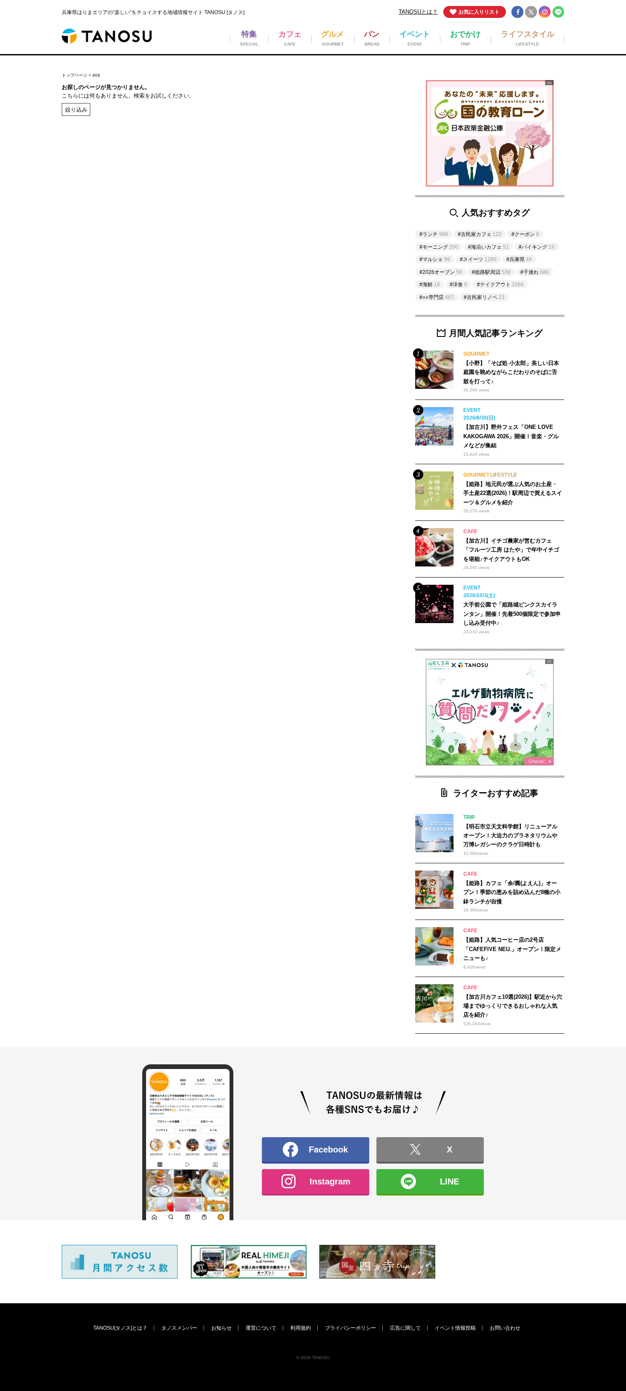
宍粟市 (369, 740)
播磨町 (369, 757)
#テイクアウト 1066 (355, 676)
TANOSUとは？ (418, 12)
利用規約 (300, 1328)
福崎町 (169, 790)
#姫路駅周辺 (491, 272)
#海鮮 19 (172, 710)
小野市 (169, 774)
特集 (166, 646)
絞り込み (76, 109)
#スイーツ (478, 259)
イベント (372, 646)
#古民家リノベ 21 (233, 710)
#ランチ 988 (295, 676)
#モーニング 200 (417, 676)
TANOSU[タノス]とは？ (120, 1328)
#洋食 (458, 284)
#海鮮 (429, 284)
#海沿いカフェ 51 (288, 693)
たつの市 (222, 740)
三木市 (219, 774)
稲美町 (319, 757)
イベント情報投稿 (455, 1328)
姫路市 (169, 740)
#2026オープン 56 (294, 710)
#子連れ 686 (231, 693)
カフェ (219, 646)
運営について (261, 1328)
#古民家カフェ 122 (184, 676)
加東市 (319, 774)
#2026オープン (440, 272)
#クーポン (525, 234)
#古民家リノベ (484, 297)
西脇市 (269, 774)
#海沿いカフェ (488, 247)
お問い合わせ (505, 1328)
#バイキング (536, 247)
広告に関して (405, 1328)
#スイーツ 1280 (243, 676)
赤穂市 (269, 740)
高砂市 (269, 757)
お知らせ (221, 1328)
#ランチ (433, 234)
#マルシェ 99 (343, 693)
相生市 (319, 740)
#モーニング (438, 247)
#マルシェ (434, 259)
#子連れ (534, 272)
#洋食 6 (342, 710)
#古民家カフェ (480, 234)
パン (316, 646)
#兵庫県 (519, 259)
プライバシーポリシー (350, 1328)
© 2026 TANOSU (313, 1357)
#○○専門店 (436, 297)
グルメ (269, 646)
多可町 (369, 774)
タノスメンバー (179, 1328)
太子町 (169, 757)
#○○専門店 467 (395, 693)
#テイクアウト (500, 284)
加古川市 (222, 757)
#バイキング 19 (180, 693)
